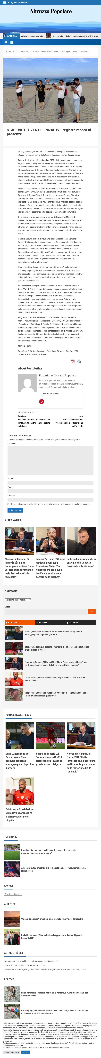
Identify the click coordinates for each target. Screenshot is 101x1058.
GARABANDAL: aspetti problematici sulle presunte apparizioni (27, 961)
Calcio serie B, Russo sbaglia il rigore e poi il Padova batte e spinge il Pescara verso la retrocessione (41, 969)
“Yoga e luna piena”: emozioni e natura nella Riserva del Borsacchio (52, 919)
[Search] (95, 42)
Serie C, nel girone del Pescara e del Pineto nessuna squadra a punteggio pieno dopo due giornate (20, 760)
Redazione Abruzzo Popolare (57, 375)
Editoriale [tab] (73, 623)
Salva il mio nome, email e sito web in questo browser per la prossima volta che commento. (50, 504)
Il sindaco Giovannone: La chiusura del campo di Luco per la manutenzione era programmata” (48, 851)
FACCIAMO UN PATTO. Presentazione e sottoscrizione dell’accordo (69, 421)
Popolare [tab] (43, 623)
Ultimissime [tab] (13, 623)
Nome (11, 478)
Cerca (7, 607)
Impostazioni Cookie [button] (12, 1052)
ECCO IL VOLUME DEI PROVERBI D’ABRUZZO (21, 965)
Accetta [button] (25, 1052)
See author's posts (51, 393)
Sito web (11, 496)
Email (11, 487)
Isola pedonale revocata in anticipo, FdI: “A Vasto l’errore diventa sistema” (81, 562)
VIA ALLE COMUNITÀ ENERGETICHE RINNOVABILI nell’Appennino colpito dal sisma (34, 421)
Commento (13, 443)
